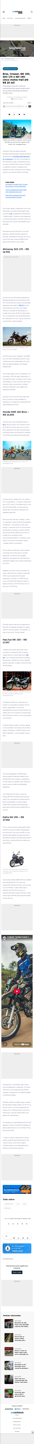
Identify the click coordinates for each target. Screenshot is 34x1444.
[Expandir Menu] (3, 11)
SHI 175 (21, 305)
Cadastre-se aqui (17, 1251)
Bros (4, 424)
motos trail (7, 1208)
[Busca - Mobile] (30, 12)
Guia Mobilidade (17, 1418)
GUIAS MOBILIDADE (20, 18)
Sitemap (17, 1431)
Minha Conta (17, 1425)
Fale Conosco (17, 1428)
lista (18, 1204)
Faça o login (17, 1272)
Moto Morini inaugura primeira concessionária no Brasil (15, 196)
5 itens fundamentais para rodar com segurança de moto (15, 191)
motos (24, 1204)
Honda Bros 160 (8, 1204)
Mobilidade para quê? (10, 58)
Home (2, 58)
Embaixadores (17, 1421)
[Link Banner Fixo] (17, 1189)
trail (10, 214)
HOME (3, 18)
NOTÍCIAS (10, 18)
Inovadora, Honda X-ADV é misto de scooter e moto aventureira (16, 185)
